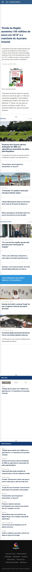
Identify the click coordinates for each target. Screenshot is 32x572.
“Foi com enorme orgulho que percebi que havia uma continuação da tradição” (15, 245)
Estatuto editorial (21, 553)
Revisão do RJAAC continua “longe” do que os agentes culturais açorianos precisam (16, 306)
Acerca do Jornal (10, 553)
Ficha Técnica (11, 559)
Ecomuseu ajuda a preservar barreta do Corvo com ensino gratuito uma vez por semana (16, 335)
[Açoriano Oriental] (16, 549)
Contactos (24, 556)
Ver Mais (30, 118)
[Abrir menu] (2, 2)
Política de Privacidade (12, 562)
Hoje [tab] (6, 382)
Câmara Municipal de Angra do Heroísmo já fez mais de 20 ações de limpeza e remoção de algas (16, 204)
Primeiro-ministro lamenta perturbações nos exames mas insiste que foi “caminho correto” (15, 506)
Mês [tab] (26, 382)
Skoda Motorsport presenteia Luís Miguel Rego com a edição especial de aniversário (15, 516)
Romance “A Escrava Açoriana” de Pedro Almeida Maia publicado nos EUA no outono (16, 269)
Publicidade (8, 556)
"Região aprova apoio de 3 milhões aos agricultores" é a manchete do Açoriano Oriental (16, 391)
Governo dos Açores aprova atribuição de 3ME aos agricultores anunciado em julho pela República (15, 148)
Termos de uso (20, 559)
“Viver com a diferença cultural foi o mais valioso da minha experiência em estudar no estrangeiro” (15, 258)
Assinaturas (23, 562)
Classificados (16, 556)
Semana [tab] (16, 382)
